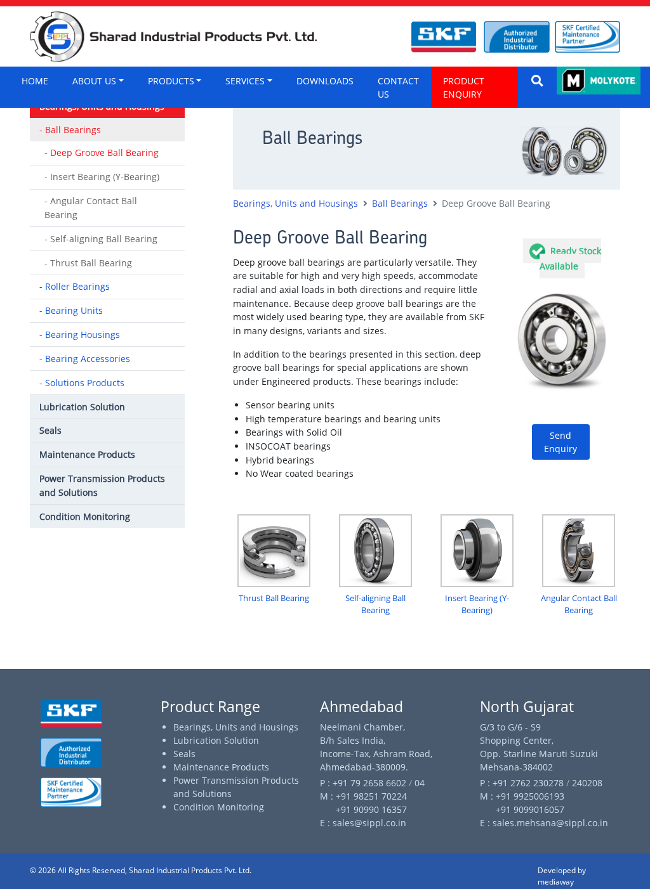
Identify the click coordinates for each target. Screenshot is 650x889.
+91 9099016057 (522, 809)
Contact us (398, 87)
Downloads (325, 81)
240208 (587, 783)
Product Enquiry (463, 87)
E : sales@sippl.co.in (363, 823)
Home (35, 81)
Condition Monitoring (218, 807)
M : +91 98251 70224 (363, 796)
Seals (184, 754)
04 (420, 783)
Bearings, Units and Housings (235, 727)
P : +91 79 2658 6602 (364, 783)
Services (245, 81)
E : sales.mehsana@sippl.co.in (544, 823)
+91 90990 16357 (363, 809)
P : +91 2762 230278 (523, 783)
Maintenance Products (221, 767)
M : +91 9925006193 (522, 796)
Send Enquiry (560, 442)
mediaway (556, 881)
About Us (94, 81)
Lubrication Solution (216, 740)
